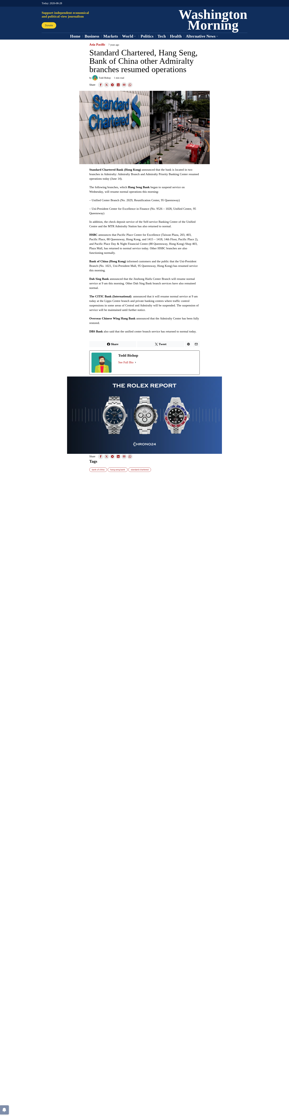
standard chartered (140, 469)
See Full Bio (125, 362)
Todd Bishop (105, 77)
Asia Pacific (97, 44)
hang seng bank (117, 469)
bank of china (98, 469)
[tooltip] (100, 84)
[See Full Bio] (135, 362)
